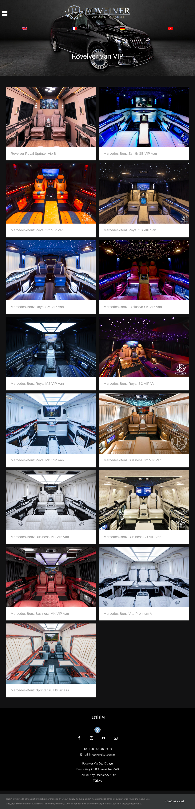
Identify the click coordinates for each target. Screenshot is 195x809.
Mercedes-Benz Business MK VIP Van (40, 614)
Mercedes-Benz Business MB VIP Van (40, 537)
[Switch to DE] (122, 29)
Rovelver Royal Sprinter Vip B (33, 153)
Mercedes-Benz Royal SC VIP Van (130, 383)
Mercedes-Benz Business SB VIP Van (132, 537)
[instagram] (91, 738)
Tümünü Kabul (174, 801)
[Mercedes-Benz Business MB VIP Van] (51, 472)
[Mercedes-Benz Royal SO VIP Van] (51, 166)
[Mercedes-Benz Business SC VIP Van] (144, 396)
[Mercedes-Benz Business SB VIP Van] (144, 472)
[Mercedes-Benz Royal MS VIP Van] (51, 319)
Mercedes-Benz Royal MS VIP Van (37, 383)
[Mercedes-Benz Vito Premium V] (144, 549)
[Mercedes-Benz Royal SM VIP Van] (51, 242)
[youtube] (103, 738)
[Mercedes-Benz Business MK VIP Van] (51, 549)
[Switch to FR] (74, 29)
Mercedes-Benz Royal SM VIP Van (37, 307)
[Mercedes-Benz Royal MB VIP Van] (51, 396)
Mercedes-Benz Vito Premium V (128, 614)
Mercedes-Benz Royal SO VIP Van (37, 230)
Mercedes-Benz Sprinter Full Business (40, 690)
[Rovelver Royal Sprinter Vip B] (51, 89)
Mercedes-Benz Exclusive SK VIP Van (133, 307)
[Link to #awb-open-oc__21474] (19, 13)
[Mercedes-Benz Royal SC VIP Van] (144, 319)
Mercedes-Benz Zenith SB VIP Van (130, 153)
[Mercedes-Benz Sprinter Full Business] (51, 626)
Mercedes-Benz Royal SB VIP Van (130, 230)
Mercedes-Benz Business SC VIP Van (132, 460)
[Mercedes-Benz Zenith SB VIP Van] (144, 89)
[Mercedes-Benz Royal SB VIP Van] (144, 166)
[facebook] (79, 738)
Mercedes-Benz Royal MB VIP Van (37, 460)
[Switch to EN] (24, 29)
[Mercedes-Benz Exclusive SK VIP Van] (144, 242)
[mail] (116, 738)
